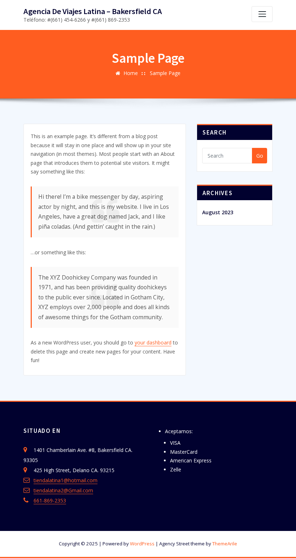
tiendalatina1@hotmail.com (65, 480)
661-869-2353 (50, 500)
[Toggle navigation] (262, 14)
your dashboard (153, 342)
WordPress (142, 543)
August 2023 (217, 212)
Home (130, 73)
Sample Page (165, 73)
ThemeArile (224, 543)
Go (259, 155)
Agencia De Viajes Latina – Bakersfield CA (92, 11)
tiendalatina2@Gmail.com (63, 490)
